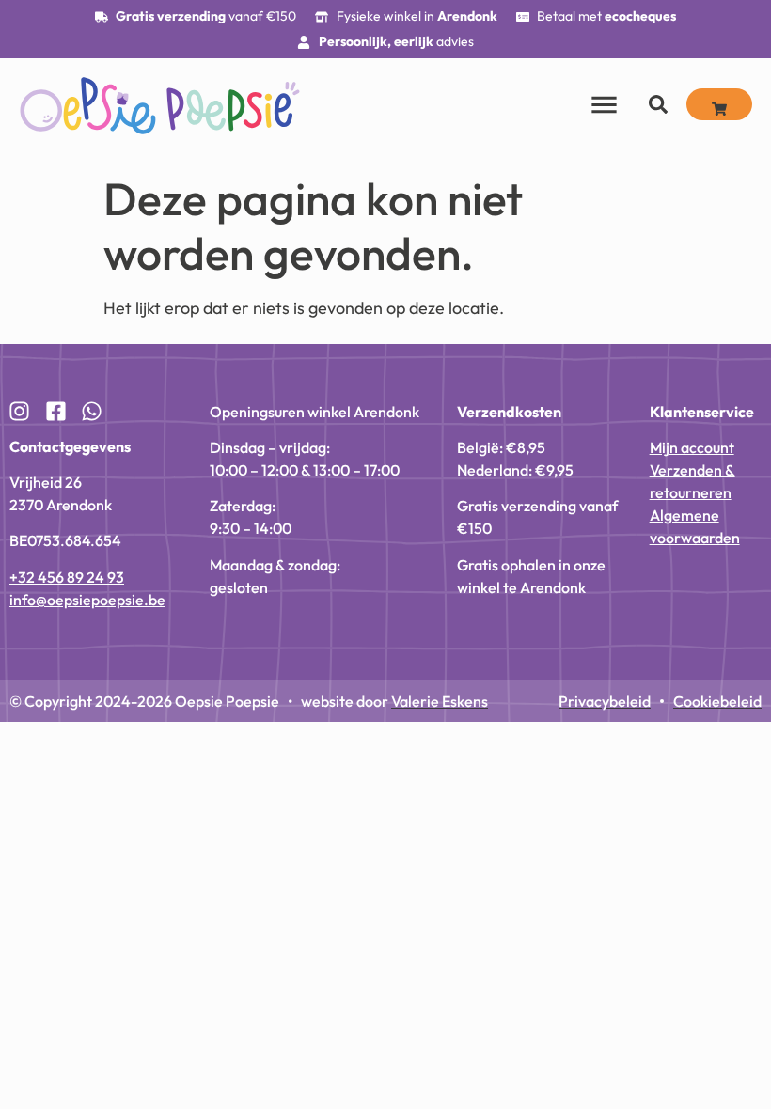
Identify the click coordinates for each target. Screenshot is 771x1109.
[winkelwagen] (719, 104)
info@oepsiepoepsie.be (87, 599)
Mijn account (692, 447)
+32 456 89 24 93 (66, 577)
